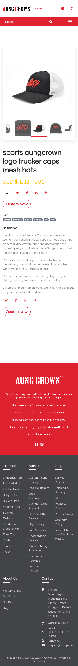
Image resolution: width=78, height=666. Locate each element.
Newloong (39, 661)
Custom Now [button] (17, 204)
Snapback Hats (13, 477)
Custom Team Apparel (38, 506)
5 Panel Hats (11, 506)
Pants (7, 540)
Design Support (39, 488)
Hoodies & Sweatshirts (11, 526)
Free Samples (37, 530)
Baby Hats (10, 495)
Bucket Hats (11, 501)
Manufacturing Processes (38, 548)
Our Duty (8, 602)
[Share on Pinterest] (45, 193)
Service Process (60, 480)
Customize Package (35, 558)
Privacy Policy (64, 514)
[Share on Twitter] (17, 193)
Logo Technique (35, 496)
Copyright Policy (61, 522)
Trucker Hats (11, 489)
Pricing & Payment (61, 506)
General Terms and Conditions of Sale (64, 534)
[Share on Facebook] (26, 193)
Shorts (7, 546)
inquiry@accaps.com (62, 645)
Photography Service (37, 538)
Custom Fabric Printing (38, 480)
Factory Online (12, 590)
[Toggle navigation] (70, 21)
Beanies (8, 512)
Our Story (9, 596)
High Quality (36, 524)
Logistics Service (34, 569)
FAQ (58, 498)
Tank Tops (10, 534)
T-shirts (8, 518)
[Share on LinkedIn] (36, 193)
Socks (7, 552)
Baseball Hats (12, 483)
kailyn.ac (54, 641)
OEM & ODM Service (37, 516)
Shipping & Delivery (62, 490)
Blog (6, 608)
